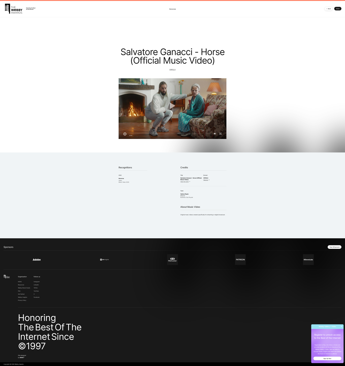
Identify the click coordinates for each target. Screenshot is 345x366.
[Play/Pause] (125, 134)
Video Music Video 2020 (124, 181)
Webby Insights (22, 297)
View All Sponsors (335, 247)
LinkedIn (36, 285)
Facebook (37, 297)
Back (329, 8)
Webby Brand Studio (24, 288)
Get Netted (21, 294)
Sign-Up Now (327, 358)
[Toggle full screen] (220, 133)
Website (205, 180)
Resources (21, 285)
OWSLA (172, 70)
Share (338, 8)
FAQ (19, 291)
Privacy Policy (22, 300)
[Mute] (214, 133)
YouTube (36, 291)
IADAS (20, 281)
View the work (184, 181)
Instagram (37, 281)
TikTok (36, 288)
